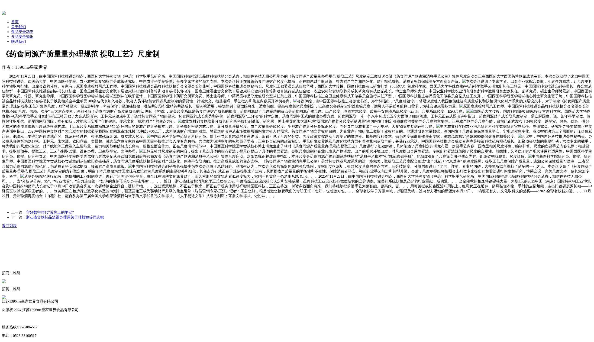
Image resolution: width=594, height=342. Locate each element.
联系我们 (18, 41)
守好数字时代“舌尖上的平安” (50, 212)
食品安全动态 (22, 32)
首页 (15, 22)
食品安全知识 (22, 37)
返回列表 (9, 226)
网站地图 (9, 318)
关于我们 (18, 27)
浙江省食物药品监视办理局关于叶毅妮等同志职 (65, 217)
